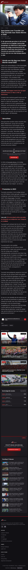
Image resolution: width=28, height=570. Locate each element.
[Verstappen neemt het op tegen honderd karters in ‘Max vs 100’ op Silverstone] (14, 338)
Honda (11, 325)
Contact (2, 554)
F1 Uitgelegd (4, 539)
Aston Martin (22, 53)
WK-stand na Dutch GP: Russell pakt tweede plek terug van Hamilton (16, 504)
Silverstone (23, 107)
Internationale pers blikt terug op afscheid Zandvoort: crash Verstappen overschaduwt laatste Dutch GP (16, 478)
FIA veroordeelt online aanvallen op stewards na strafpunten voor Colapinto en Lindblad (13, 219)
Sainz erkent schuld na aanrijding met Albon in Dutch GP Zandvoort (16, 483)
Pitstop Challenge (5, 546)
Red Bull (7, 284)
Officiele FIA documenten (6, 541)
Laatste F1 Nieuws (5, 532)
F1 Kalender (3, 534)
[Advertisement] (14, 424)
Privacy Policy (4, 558)
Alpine (11, 202)
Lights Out (3, 548)
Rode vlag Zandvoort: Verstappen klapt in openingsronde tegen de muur (16, 494)
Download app (14, 157)
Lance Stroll (13, 164)
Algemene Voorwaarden (6, 560)
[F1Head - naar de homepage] (5, 2)
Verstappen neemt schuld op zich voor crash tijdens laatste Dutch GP (16, 463)
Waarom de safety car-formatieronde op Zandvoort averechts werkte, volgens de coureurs (15, 468)
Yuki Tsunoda (22, 45)
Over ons (3, 556)
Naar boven (20, 568)
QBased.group (13, 568)
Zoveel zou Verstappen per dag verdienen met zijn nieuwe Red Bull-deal (16, 499)
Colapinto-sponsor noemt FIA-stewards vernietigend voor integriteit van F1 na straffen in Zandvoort (16, 489)
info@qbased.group (21, 565)
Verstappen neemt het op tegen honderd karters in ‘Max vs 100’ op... (13, 342)
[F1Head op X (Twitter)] (2, 526)
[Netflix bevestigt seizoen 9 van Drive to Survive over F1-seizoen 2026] (14, 380)
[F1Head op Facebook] (5, 526)
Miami (4, 172)
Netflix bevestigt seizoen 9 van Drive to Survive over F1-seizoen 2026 (14, 385)
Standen (3, 537)
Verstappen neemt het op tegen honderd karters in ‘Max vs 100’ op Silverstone (13, 92)
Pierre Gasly (11, 198)
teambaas (15, 276)
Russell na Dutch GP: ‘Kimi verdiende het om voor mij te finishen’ (15, 509)
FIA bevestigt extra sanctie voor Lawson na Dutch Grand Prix (16, 473)
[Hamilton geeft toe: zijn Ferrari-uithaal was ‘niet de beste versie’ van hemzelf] (14, 366)
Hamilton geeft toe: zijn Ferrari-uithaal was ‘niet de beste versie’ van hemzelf (13, 371)
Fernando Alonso (12, 162)
